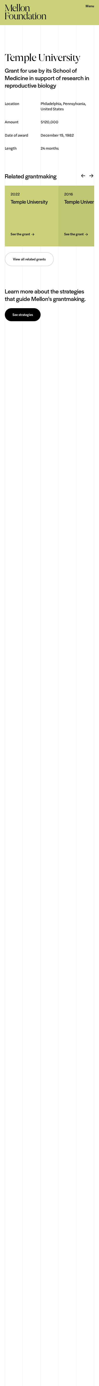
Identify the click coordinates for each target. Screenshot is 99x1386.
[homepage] (25, 11)
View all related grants (29, 259)
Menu (90, 6)
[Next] (91, 176)
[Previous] (83, 176)
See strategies (22, 314)
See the (20, 234)
